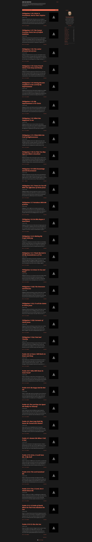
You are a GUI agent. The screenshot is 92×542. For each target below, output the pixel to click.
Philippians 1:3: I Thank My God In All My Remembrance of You (34, 254)
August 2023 (66, 39)
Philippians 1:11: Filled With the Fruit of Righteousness (33, 136)
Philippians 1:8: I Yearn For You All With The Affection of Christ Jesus (34, 187)
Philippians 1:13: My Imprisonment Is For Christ (31, 102)
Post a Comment (26, 25)
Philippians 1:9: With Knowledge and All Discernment (33, 170)
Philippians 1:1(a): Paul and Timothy (31, 338)
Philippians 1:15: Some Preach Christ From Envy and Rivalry (32, 67)
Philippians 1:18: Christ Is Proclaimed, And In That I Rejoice (33, 14)
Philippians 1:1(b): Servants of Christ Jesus (32, 321)
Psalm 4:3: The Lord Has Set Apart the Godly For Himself (34, 405)
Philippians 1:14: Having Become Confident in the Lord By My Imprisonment (33, 85)
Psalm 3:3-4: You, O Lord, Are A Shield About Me (32, 490)
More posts (44, 537)
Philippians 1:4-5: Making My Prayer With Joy (32, 237)
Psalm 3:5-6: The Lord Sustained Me (33, 473)
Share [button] (23, 25)
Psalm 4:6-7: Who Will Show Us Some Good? (32, 372)
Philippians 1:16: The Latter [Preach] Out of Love (31, 50)
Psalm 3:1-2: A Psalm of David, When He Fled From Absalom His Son (33, 507)
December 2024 (67, 29)
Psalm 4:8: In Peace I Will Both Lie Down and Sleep (34, 355)
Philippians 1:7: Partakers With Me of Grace (34, 203)
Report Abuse (66, 44)
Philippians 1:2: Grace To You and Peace (33, 271)
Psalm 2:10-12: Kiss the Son (31, 524)
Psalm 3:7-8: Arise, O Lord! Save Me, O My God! (33, 456)
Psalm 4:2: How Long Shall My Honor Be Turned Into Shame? (32, 422)
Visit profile (69, 25)
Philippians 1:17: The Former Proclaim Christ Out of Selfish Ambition (32, 32)
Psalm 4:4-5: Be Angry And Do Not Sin (33, 389)
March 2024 (66, 30)
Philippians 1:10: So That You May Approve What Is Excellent (34, 153)
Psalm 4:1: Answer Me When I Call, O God (34, 439)
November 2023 (67, 35)
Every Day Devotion (26, 2)
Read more (45, 25)
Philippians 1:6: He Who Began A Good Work (33, 220)
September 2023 (67, 38)
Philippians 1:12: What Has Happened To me (31, 119)
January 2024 (66, 33)
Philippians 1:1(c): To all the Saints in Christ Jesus (34, 304)
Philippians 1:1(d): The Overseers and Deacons (33, 288)
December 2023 (67, 34)
